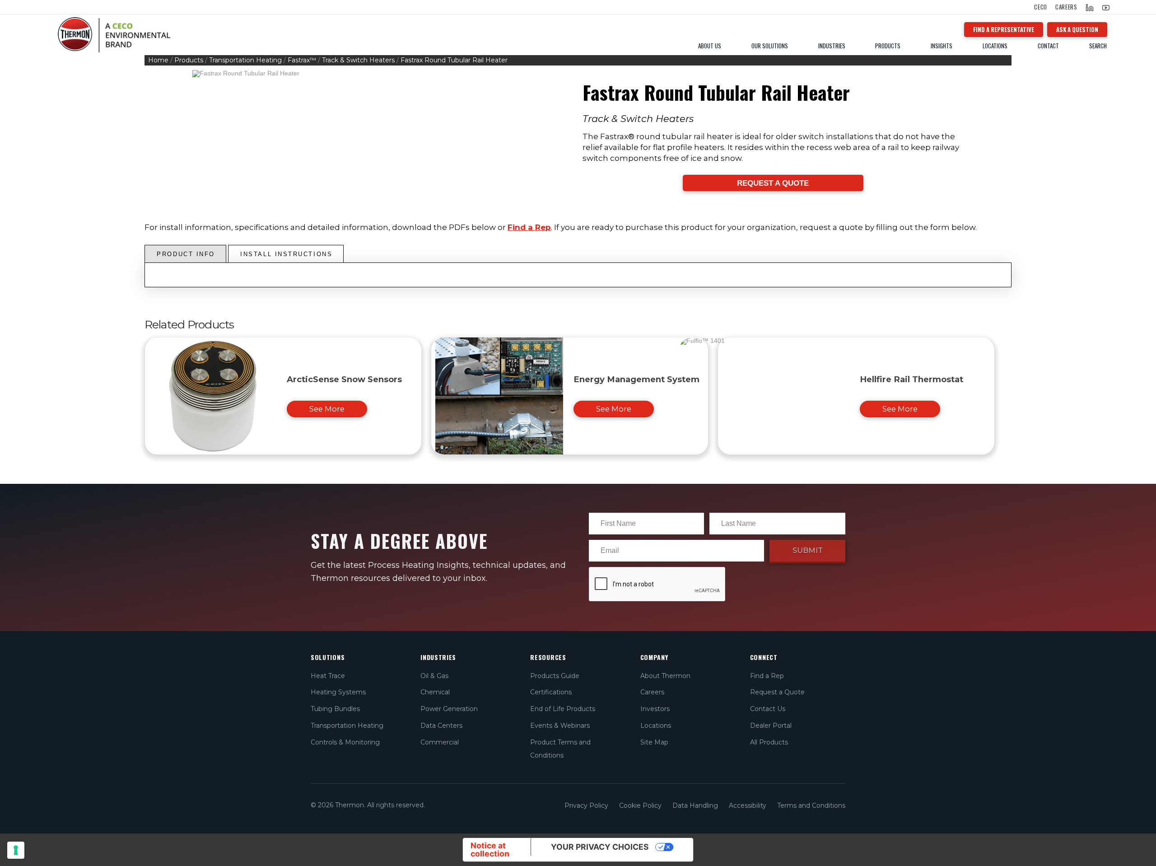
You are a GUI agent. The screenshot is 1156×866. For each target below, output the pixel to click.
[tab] (185, 254)
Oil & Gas (434, 676)
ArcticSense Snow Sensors (344, 379)
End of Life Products (562, 709)
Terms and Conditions (811, 805)
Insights (941, 46)
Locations (995, 46)
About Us (709, 46)
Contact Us (767, 709)
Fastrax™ (302, 60)
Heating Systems (338, 692)
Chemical (435, 692)
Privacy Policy (586, 805)
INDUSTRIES (831, 46)
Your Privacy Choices (600, 847)
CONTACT (1048, 46)
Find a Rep (529, 227)
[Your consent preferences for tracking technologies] (15, 850)
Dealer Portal (771, 725)
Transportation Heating (245, 60)
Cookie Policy (640, 805)
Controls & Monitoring (345, 742)
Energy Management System (636, 379)
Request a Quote (777, 692)
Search (1098, 46)
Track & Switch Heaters (358, 60)
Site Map (654, 742)
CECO (1040, 7)
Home (158, 60)
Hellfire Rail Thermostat (911, 379)
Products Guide (554, 676)
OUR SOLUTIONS (769, 46)
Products (188, 60)
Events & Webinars (560, 725)
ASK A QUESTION (1077, 29)
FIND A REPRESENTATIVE (1003, 29)
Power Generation (449, 709)
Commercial (439, 742)
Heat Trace (328, 676)
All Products (769, 742)
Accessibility (747, 805)
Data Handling (695, 805)
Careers (1066, 7)
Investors (655, 709)
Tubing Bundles (335, 709)
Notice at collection (490, 849)
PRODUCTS (887, 46)
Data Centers (441, 725)
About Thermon (665, 676)
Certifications (551, 692)
